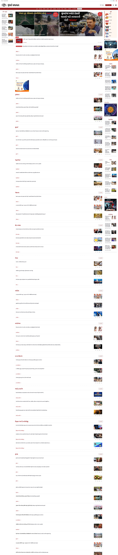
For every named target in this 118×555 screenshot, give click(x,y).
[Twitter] (112, 0)
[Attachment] (101, 51)
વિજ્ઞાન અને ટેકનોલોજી (20, 430)
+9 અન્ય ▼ (79, 8)
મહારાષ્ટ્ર (17, 169)
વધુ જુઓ (100, 94)
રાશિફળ (17, 51)
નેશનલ (17, 78)
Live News (25, 42)
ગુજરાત (17, 69)
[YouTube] (116, 0)
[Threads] (113, 0)
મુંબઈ (17, 136)
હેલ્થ (17, 463)
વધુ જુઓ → (11, 11)
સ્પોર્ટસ (17, 308)
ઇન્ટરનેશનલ (18, 365)
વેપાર (17, 267)
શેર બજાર (17, 234)
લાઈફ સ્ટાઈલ (18, 397)
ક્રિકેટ (17, 492)
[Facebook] (95, 51)
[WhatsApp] (97, 51)
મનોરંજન (17, 60)
